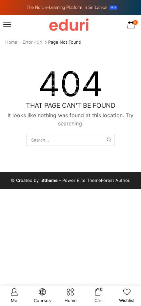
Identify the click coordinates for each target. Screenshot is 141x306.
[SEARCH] (108, 139)
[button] (7, 24)
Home (11, 42)
